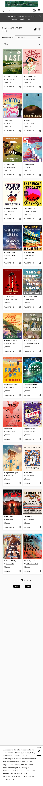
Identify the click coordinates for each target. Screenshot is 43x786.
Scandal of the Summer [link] (11, 341)
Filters (6, 44)
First (16, 586)
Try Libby (10, 16)
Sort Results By (8, 37)
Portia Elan (29, 167)
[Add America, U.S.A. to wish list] (39, 571)
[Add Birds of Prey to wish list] (19, 175)
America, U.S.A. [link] (30, 561)
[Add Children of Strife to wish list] (39, 395)
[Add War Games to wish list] (19, 527)
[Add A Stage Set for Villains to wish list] (19, 307)
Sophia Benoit (30, 79)
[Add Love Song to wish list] (19, 131)
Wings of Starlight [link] (11, 473)
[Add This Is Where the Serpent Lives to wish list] (39, 351)
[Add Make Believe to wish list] (39, 483)
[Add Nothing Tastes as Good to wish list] (19, 219)
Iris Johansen (30, 255)
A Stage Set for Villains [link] (11, 297)
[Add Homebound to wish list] (39, 175)
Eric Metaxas (30, 520)
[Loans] (34, 11)
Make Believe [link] (29, 473)
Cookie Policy (8, 779)
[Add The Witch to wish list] (19, 439)
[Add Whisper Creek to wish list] (19, 263)
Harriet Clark (30, 123)
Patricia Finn (10, 388)
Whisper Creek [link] (9, 253)
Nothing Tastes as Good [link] (11, 208)
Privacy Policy (29, 753)
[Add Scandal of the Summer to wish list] (19, 351)
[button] (35, 30)
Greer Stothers (30, 432)
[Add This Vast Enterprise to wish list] (19, 86)
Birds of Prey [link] (9, 164)
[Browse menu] (39, 10)
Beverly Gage (30, 299)
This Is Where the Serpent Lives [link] (31, 341)
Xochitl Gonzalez (31, 211)
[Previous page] (14, 581)
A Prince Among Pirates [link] (11, 561)
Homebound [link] (29, 164)
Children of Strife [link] (30, 385)
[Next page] (30, 581)
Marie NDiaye (10, 432)
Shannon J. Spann (11, 299)
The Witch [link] (8, 429)
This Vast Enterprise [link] (11, 76)
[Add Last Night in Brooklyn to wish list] (39, 219)
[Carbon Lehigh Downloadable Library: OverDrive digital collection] (21, 4)
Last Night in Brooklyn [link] (31, 208)
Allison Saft (9, 476)
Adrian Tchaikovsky (32, 388)
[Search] (3, 10)
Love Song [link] (8, 120)
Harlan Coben (10, 167)
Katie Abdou (10, 564)
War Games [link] (8, 517)
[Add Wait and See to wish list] (39, 263)
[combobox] (16, 10)
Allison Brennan (11, 255)
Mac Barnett (30, 476)
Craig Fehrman (10, 79)
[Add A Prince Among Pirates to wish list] (19, 571)
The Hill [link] (27, 120)
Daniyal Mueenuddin (32, 343)
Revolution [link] (28, 517)
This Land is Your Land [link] (31, 297)
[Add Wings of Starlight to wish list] (19, 483)
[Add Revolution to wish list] (39, 527)
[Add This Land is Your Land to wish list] (39, 307)
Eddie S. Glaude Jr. (32, 564)
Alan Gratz (9, 520)
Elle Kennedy (10, 123)
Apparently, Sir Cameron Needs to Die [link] (31, 429)
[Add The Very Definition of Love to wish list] (39, 86)
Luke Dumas (10, 211)
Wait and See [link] (29, 253)
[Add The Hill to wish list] (39, 131)
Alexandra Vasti (11, 343)
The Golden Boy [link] (10, 385)
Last (28, 586)
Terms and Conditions (11, 753)
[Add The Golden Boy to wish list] (19, 395)
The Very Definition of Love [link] (31, 76)
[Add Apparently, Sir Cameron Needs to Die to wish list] (39, 439)
